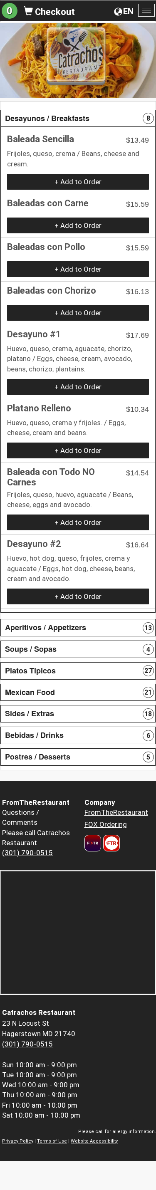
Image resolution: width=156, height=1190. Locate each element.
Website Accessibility (94, 1141)
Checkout (54, 12)
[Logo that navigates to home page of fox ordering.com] (110, 843)
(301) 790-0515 (27, 853)
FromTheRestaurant (116, 812)
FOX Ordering (105, 824)
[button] (78, 118)
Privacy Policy (17, 1141)
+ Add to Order (78, 182)
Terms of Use (52, 1141)
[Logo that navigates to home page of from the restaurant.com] (92, 843)
